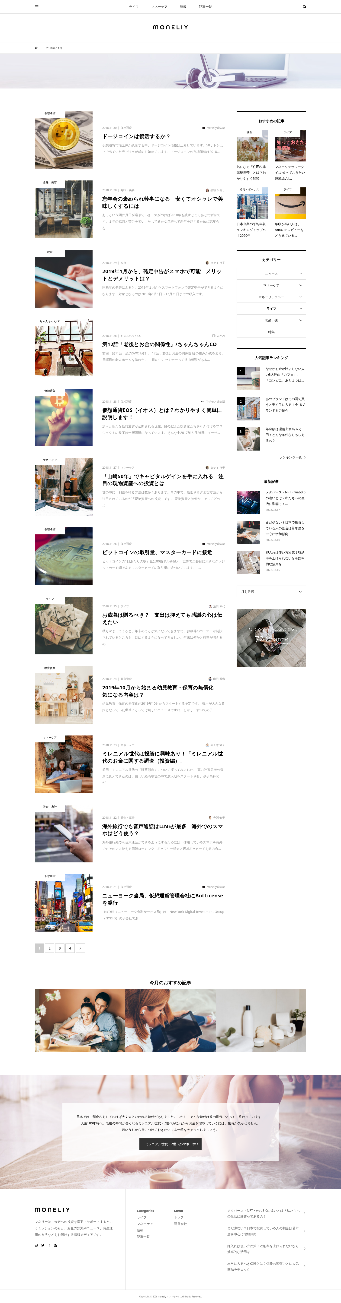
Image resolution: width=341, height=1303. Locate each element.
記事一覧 (205, 6)
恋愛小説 (271, 320)
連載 (183, 6)
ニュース (271, 273)
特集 (271, 332)
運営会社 (180, 1223)
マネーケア (159, 6)
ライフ (134, 6)
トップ (179, 1217)
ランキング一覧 (290, 457)
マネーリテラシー (271, 297)
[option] (80, 1020)
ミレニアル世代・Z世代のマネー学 (170, 1144)
